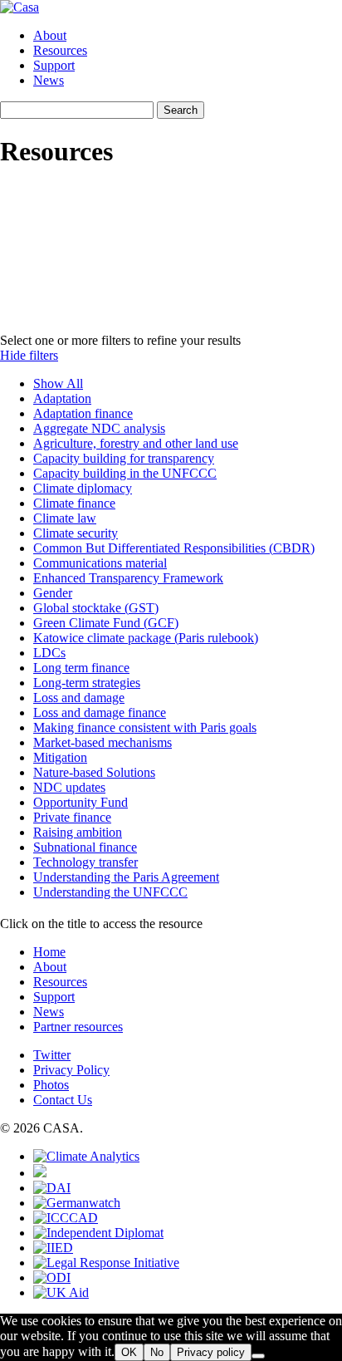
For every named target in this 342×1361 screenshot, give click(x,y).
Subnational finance (85, 847)
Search (181, 110)
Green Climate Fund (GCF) (105, 623)
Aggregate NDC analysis (99, 428)
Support (54, 65)
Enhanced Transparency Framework (128, 578)
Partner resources (78, 1027)
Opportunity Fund (80, 802)
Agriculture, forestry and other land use (135, 443)
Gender (52, 593)
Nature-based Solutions (94, 772)
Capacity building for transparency (123, 458)
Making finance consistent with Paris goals (144, 727)
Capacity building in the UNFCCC (125, 473)
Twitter (52, 1055)
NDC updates (69, 787)
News (48, 80)
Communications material (100, 563)
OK (129, 1352)
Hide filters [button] (29, 355)
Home (49, 952)
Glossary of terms (220, 312)
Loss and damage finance (99, 712)
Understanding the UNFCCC (110, 892)
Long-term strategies (86, 683)
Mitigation (60, 757)
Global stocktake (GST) (96, 608)
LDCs (49, 653)
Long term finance (81, 668)
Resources (60, 50)
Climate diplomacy (82, 488)
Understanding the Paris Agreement (126, 877)
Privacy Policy (71, 1070)
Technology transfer (85, 862)
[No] (258, 1356)
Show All (58, 383)
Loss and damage (79, 697)
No (157, 1352)
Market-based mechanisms (102, 742)
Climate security (75, 533)
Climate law (64, 518)
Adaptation (62, 398)
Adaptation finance (83, 413)
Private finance (72, 817)
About (49, 35)
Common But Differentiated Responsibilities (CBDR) (174, 548)
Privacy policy (211, 1352)
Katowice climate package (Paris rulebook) (145, 638)
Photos (51, 1085)
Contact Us (62, 1100)
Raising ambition (77, 832)
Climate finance (74, 503)
